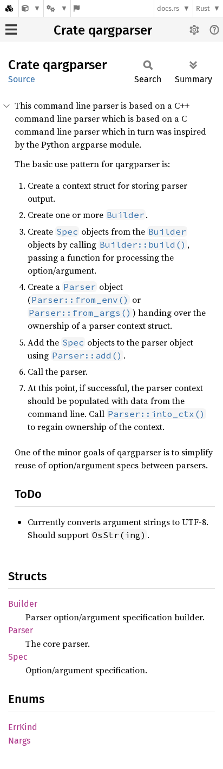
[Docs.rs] (9, 8)
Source (21, 79)
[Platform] (57, 8)
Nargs (19, 740)
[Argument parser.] (31, 8)
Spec (18, 657)
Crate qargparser (103, 30)
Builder (22, 604)
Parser (20, 630)
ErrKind (22, 727)
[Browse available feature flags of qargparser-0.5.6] (76, 8)
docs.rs (168, 8)
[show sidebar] (11, 29)
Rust (203, 8)
